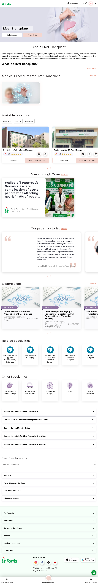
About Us (7, 475)
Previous (47, 167)
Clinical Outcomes (11, 498)
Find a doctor (33, 35)
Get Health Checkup (91, 582)
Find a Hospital (12, 35)
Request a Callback (7, 582)
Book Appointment (48, 582)
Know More (13, 160)
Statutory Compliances (13, 491)
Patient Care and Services (14, 483)
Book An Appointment (37, 160)
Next (50, 167)
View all (93, 76)
